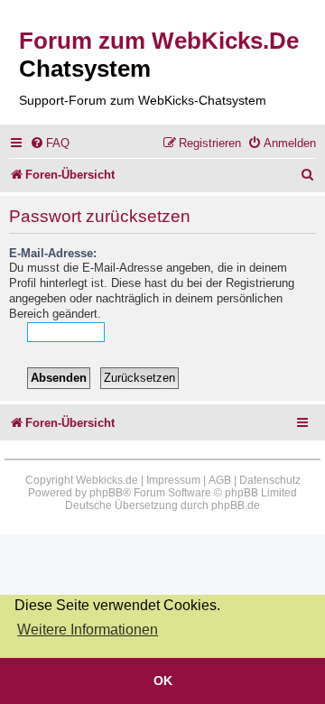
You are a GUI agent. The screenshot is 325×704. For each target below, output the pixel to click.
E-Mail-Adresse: (53, 253)
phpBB (106, 492)
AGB (220, 480)
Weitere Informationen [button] (87, 629)
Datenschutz (270, 480)
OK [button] (162, 680)
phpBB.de (235, 505)
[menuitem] (50, 143)
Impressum (173, 480)
